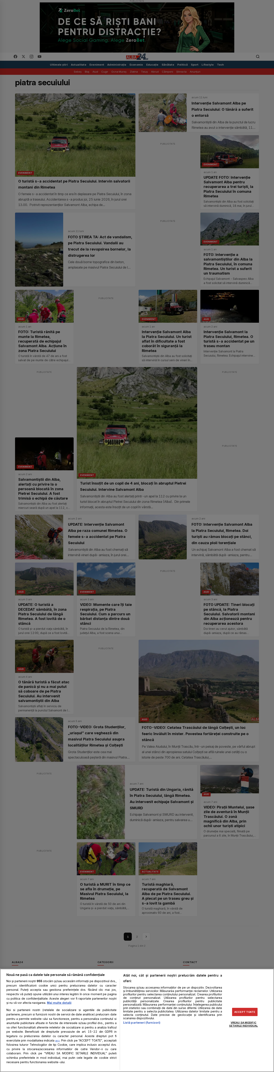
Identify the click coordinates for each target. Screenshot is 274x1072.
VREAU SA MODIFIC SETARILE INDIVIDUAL (243, 1024)
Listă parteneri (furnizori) (141, 1022)
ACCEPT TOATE (244, 1011)
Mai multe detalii (59, 1002)
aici (57, 1040)
